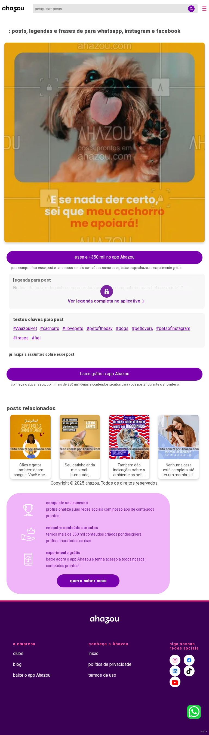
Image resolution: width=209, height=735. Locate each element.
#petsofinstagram (173, 328)
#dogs (122, 328)
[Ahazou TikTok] (189, 671)
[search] (191, 8)
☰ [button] (204, 8)
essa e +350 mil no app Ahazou (104, 257)
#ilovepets (72, 328)
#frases (21, 338)
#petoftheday (100, 328)
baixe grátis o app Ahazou (104, 373)
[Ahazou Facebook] (189, 660)
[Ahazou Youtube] (175, 681)
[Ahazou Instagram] (175, 660)
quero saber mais (88, 580)
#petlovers (142, 328)
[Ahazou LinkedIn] (175, 671)
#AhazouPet (25, 328)
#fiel (36, 338)
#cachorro (49, 328)
